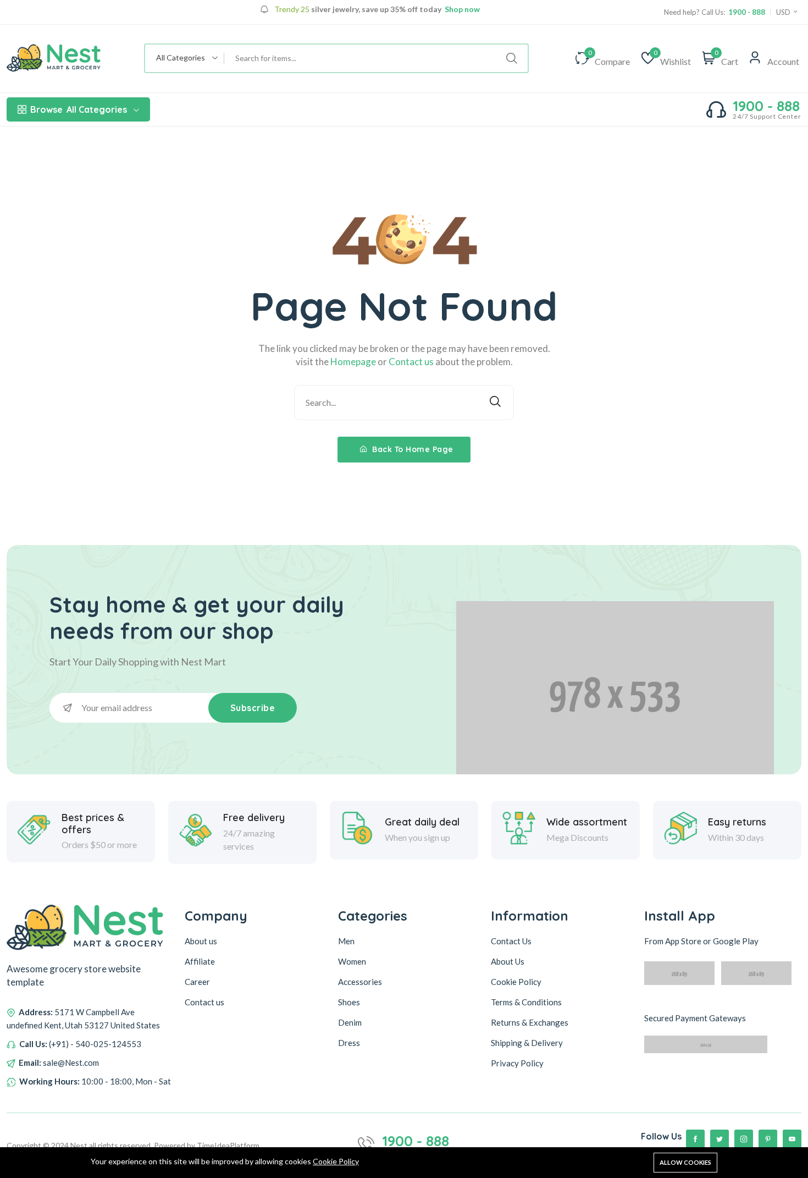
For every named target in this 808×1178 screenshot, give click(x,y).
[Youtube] (792, 1139)
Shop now (461, 9)
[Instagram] (743, 1139)
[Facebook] (695, 1139)
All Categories (78, 109)
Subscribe (252, 707)
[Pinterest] (768, 1139)
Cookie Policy (336, 1161)
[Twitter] (719, 1139)
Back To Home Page (411, 449)
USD (784, 12)
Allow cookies (685, 1162)
